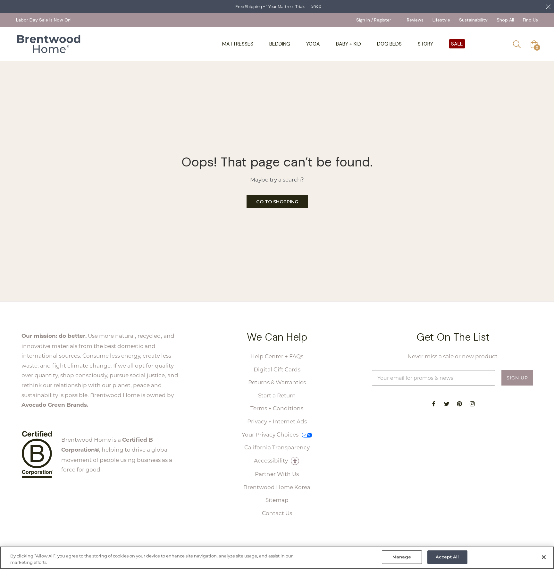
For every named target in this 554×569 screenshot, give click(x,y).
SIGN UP (517, 378)
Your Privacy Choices (271, 434)
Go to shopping (277, 202)
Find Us (530, 20)
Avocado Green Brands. (54, 404)
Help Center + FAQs (276, 356)
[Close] (544, 557)
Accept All (447, 556)
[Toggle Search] (519, 44)
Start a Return (277, 395)
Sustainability (473, 20)
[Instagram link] (472, 403)
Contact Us (277, 512)
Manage (401, 556)
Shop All (505, 20)
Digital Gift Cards (277, 369)
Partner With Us (277, 473)
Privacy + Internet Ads (277, 421)
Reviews (415, 20)
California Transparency (277, 447)
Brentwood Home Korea (276, 486)
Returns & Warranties (277, 382)
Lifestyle (441, 20)
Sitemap (277, 499)
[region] (277, 557)
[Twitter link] (446, 403)
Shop (316, 6)
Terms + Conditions (276, 408)
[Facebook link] (433, 403)
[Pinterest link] (459, 403)
